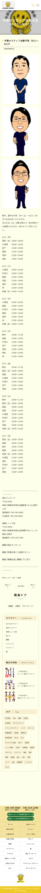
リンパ (7, 762)
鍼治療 (16, 733)
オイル (7, 767)
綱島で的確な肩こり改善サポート (16, 552)
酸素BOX (23, 733)
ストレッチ (10, 644)
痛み (18, 757)
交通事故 (25, 747)
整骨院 (32, 747)
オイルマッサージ (18, 723)
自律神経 (7, 723)
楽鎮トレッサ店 (11, 632)
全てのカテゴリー (12, 624)
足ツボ (16, 738)
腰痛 (19, 578)
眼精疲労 (19, 762)
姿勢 (29, 757)
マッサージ (10, 647)
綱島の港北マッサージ (11, 544)
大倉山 (18, 747)
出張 (13, 762)
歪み (23, 757)
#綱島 (10, 606)
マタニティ (8, 752)
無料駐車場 (8, 738)
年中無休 (7, 718)
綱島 (25, 752)
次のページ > (33, 586)
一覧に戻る (20, 586)
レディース (30, 728)
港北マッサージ (7, 578)
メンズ (23, 728)
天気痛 (26, 718)
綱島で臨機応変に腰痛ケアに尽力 (16, 559)
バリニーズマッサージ (11, 728)
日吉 (14, 718)
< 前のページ (7, 586)
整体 (30, 752)
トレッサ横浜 (9, 747)
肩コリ (20, 742)
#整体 (17, 606)
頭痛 (6, 757)
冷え (22, 738)
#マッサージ (28, 606)
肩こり (15, 578)
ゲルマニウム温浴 (10, 742)
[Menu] (37, 5)
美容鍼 (27, 742)
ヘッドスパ (28, 762)
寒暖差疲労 (8, 733)
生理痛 (12, 757)
